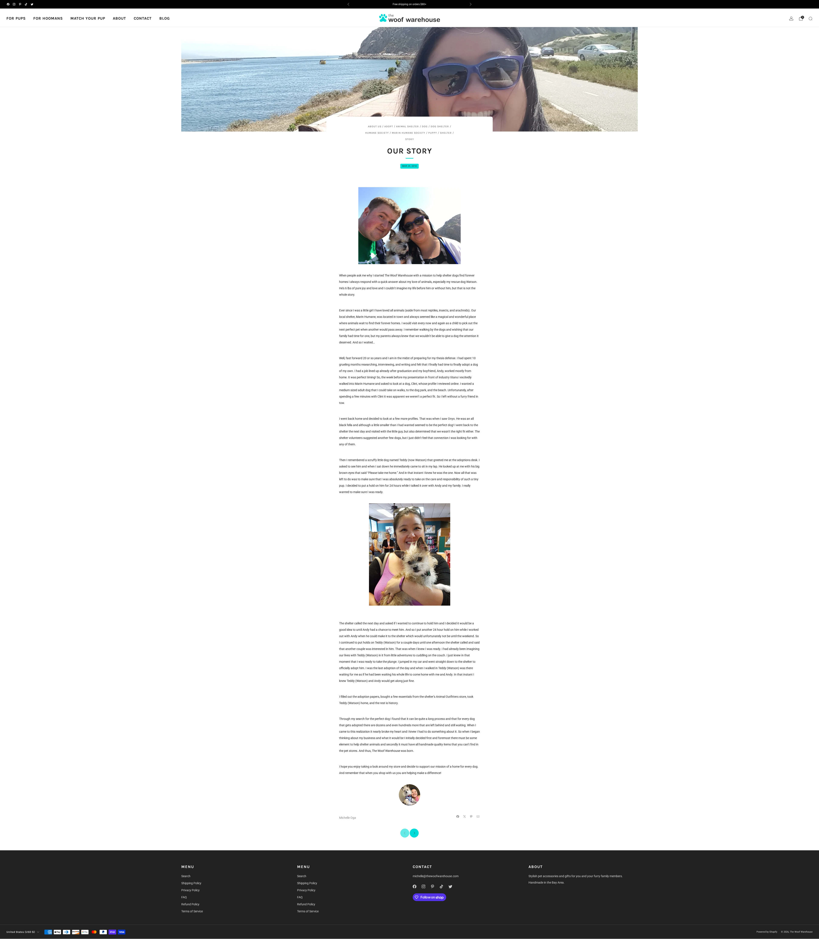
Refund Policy (190, 904)
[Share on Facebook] (458, 816)
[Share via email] (478, 816)
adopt (388, 126)
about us (374, 126)
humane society (377, 132)
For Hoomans (48, 18)
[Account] (791, 18)
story (409, 139)
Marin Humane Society (408, 132)
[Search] (810, 18)
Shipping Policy (191, 883)
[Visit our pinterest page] (20, 4)
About (119, 18)
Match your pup (87, 18)
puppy (432, 132)
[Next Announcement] (470, 4)
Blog (164, 18)
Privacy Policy (190, 890)
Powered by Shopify (767, 931)
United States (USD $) (20, 931)
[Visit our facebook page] (8, 4)
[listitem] (409, 4)
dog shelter (440, 126)
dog (425, 126)
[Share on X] (465, 816)
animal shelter (407, 126)
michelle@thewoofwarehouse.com (436, 876)
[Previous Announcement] (348, 4)
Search (185, 876)
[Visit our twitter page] (32, 4)
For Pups (16, 18)
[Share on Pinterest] (471, 816)
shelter (446, 132)
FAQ (184, 897)
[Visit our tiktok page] (26, 4)
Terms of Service (192, 911)
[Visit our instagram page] (14, 4)
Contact (143, 18)
